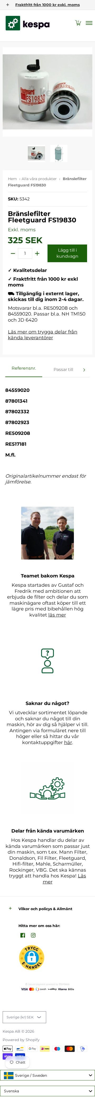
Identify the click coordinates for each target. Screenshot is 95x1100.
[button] (78, 23)
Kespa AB (11, 1031)
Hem (12, 178)
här (68, 742)
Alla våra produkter (39, 178)
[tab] (23, 370)
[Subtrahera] (13, 253)
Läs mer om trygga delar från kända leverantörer (42, 335)
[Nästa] (84, 370)
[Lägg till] (37, 253)
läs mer (57, 615)
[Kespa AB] (27, 23)
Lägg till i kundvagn (67, 253)
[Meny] (88, 23)
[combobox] (47, 1075)
